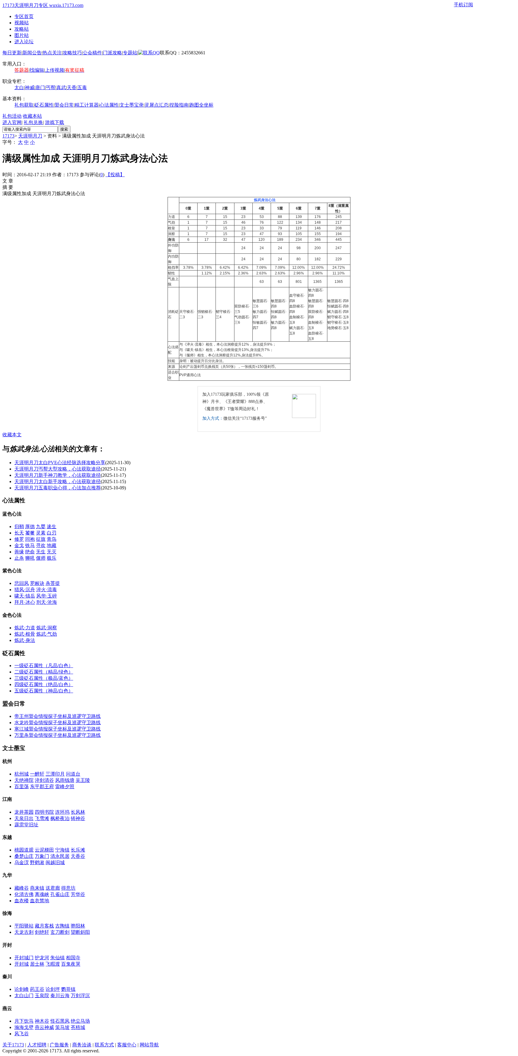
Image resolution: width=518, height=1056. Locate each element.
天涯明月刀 (30, 135)
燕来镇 (37, 888)
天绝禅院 (24, 780)
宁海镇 (62, 849)
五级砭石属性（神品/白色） (43, 690)
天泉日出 (24, 818)
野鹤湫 (37, 862)
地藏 (51, 545)
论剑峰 (21, 989)
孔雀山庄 (60, 894)
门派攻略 (112, 52)
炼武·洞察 (46, 627)
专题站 (130, 52)
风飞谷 (21, 1033)
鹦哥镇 (68, 989)
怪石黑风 (60, 1021)
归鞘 (19, 526)
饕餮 (30, 532)
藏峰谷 (21, 888)
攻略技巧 (72, 52)
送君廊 (53, 888)
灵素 (41, 532)
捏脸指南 (179, 104)
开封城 (21, 964)
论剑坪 (53, 989)
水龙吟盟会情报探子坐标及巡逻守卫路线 (57, 722)
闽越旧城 (55, 862)
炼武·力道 (24, 627)
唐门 (40, 87)
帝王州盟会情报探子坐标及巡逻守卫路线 (57, 716)
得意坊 (68, 888)
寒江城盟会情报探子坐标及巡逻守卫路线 (57, 728)
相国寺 (73, 957)
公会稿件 (92, 52)
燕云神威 (44, 1027)
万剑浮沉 (80, 995)
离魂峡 (42, 894)
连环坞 (62, 812)
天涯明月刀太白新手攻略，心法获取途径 (57, 481)
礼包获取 (24, 104)
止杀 (19, 558)
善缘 (19, 551)
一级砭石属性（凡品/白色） (43, 665)
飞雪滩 (42, 818)
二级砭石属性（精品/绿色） (43, 671)
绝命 (30, 551)
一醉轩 (37, 773)
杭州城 (21, 773)
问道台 (73, 773)
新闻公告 (32, 52)
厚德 (30, 526)
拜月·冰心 (24, 602)
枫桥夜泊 (60, 818)
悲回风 (21, 583)
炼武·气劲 (46, 634)
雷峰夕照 (64, 786)
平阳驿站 (24, 925)
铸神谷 (78, 818)
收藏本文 (12, 434)
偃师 (41, 558)
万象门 (42, 856)
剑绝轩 (42, 932)
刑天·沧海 (46, 602)
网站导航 (149, 1044)
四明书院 (44, 812)
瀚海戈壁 (24, 1027)
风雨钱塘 (64, 780)
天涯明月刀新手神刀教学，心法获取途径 (57, 475)
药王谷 (37, 989)
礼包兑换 (33, 122)
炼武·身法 (24, 640)
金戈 (19, 545)
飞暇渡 (53, 964)
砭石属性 (44, 104)
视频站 (21, 22)
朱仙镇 (57, 957)
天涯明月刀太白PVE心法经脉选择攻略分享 (59, 462)
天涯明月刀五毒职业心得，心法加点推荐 (57, 487)
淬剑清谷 (44, 780)
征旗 (41, 539)
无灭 (51, 551)
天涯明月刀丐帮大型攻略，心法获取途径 (57, 468)
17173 (8, 135)
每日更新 (12, 52)
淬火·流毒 (46, 589)
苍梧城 (78, 1027)
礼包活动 (12, 116)
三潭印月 (55, 773)
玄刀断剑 (60, 932)
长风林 (78, 812)
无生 (41, 551)
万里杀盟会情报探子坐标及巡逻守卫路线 (57, 735)
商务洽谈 (81, 1044)
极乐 (51, 558)
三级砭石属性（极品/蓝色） (43, 678)
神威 (29, 87)
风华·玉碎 (46, 595)
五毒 (82, 87)
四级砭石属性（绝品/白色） (43, 684)
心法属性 (109, 104)
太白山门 (24, 995)
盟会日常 (64, 104)
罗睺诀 (37, 583)
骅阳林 (78, 925)
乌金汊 (21, 862)
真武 (61, 87)
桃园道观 (24, 849)
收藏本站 (32, 116)
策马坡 (62, 1027)
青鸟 (51, 539)
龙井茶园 (24, 812)
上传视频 (54, 70)
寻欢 (41, 545)
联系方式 (104, 1044)
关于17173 (13, 1044)
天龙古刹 (24, 932)
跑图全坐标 (201, 104)
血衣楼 (21, 900)
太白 (19, 87)
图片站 (21, 35)
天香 (71, 87)
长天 (19, 532)
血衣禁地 (39, 900)
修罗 (19, 539)
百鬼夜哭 (70, 964)
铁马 (30, 545)
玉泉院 (42, 995)
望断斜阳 (80, 932)
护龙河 (42, 957)
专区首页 (24, 16)
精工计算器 (87, 104)
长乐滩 (78, 849)
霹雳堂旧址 (26, 824)
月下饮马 (24, 1021)
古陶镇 (62, 925)
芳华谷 (78, 894)
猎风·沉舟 (24, 589)
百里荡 (21, 786)
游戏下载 (54, 122)
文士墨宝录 (132, 104)
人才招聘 (36, 1044)
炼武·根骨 (24, 634)
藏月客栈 (44, 925)
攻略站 (21, 29)
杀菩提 (53, 583)
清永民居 (60, 856)
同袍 (30, 539)
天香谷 (78, 856)
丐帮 (50, 87)
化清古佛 (24, 894)
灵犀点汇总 (156, 104)
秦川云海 (60, 995)
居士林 (37, 964)
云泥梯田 (44, 849)
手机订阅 (463, 4)
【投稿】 (115, 174)
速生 (51, 526)
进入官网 (12, 122)
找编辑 (37, 70)
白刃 (51, 532)
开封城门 (24, 957)
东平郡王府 (42, 786)
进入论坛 (24, 41)
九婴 (41, 526)
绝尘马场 (80, 1021)
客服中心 (126, 1044)
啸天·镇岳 (24, 595)
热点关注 (52, 52)
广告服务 (59, 1044)
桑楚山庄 (24, 856)
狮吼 (30, 558)
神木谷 (42, 1021)
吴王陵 (83, 780)
